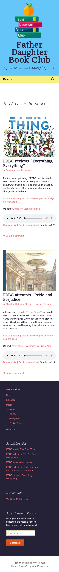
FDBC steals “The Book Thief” (21, 449)
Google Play (15, 418)
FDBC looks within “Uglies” (19, 462)
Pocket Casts (15, 423)
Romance (26, 170)
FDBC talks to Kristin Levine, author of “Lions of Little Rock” (22, 468)
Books (9, 404)
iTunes (12, 413)
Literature (37, 304)
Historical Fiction (23, 304)
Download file (10, 224)
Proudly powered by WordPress (29, 562)
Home (9, 395)
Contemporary (13, 170)
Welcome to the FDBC (17, 498)
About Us (10, 428)
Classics (10, 304)
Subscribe (11, 409)
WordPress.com (40, 566)
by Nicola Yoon (31, 345)
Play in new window (28, 224)
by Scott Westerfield (26, 208)
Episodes (10, 399)
